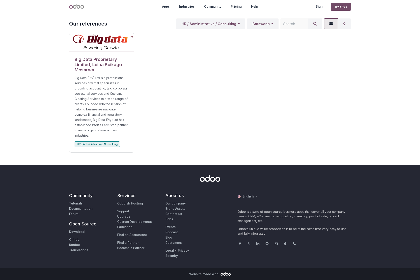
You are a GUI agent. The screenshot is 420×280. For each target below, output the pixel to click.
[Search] (315, 23)
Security (171, 256)
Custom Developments (134, 221)
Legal (169, 250)
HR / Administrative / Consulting (209, 24)
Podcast (171, 232)
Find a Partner (128, 242)
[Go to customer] (101, 42)
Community (212, 6)
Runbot (74, 245)
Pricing (236, 6)
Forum (73, 214)
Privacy (183, 250)
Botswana (261, 24)
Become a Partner (130, 248)
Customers (173, 242)
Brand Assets (175, 208)
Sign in (321, 6)
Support (123, 211)
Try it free (340, 6)
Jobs (169, 219)
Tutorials (76, 203)
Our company (175, 203)
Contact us (173, 214)
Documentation (81, 208)
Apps (166, 6)
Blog (168, 237)
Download (77, 232)
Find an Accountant (132, 235)
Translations (78, 250)
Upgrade (123, 216)
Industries (187, 6)
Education (125, 227)
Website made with (204, 274)
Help (254, 6)
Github (74, 239)
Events (170, 227)
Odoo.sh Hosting (130, 203)
